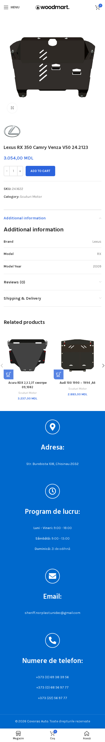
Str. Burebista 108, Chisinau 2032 (52, 464)
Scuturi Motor (31, 197)
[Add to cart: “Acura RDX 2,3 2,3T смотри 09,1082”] (8, 374)
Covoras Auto (37, 721)
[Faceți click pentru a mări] (12, 108)
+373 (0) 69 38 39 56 (52, 677)
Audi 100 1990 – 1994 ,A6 (77, 383)
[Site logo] (52, 7)
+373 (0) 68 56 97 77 (52, 687)
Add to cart (40, 171)
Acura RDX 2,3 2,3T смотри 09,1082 (27, 385)
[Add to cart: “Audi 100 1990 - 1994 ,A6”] (58, 374)
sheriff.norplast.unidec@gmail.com (52, 613)
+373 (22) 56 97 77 (52, 698)
